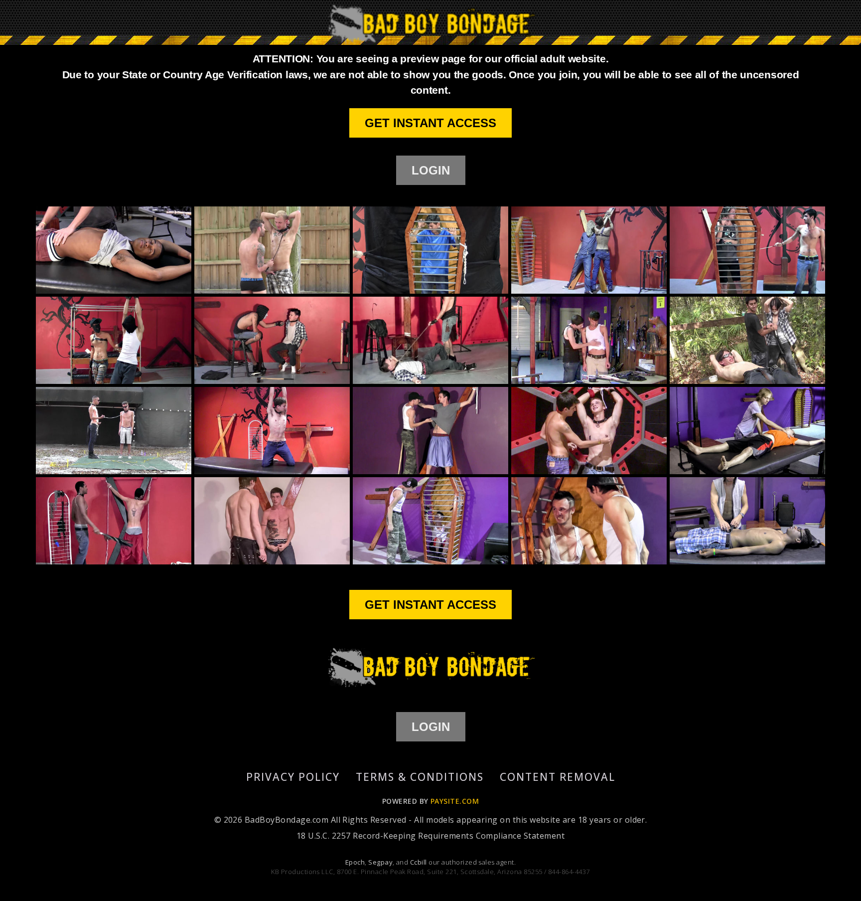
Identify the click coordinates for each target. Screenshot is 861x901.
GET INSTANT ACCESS (430, 123)
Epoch (355, 862)
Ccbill (418, 862)
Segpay (380, 862)
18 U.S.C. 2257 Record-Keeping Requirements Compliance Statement (430, 835)
